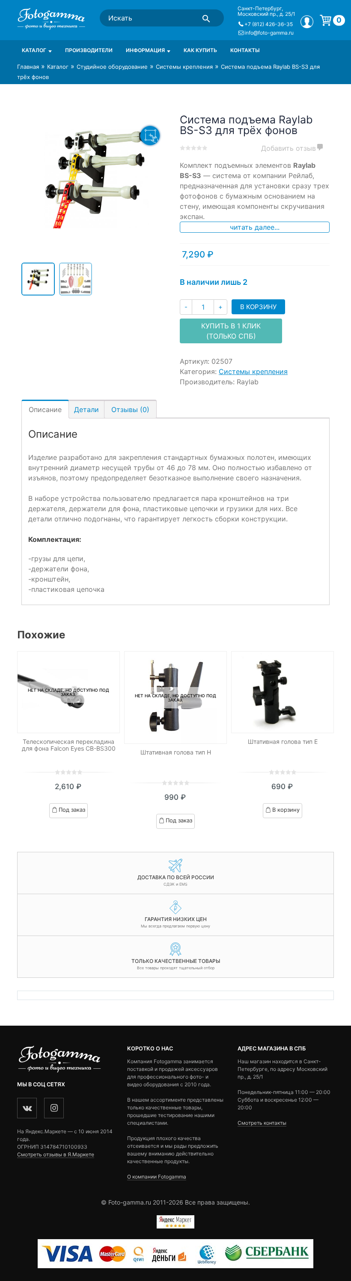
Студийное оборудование (112, 66)
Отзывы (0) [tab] (130, 409)
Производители (89, 50)
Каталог (34, 50)
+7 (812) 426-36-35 (268, 24)
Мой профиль (306, 21)
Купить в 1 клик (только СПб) (231, 331)
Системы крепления (184, 66)
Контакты (245, 50)
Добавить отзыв (288, 148)
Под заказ (72, 809)
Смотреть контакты (262, 1123)
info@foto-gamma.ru (269, 32)
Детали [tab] (86, 409)
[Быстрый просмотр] (282, 692)
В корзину (258, 307)
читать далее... (255, 227)
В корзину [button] (286, 809)
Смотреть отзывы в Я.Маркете (55, 1154)
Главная (28, 66)
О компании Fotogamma (156, 1176)
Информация (145, 50)
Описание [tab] (45, 409)
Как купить (200, 50)
